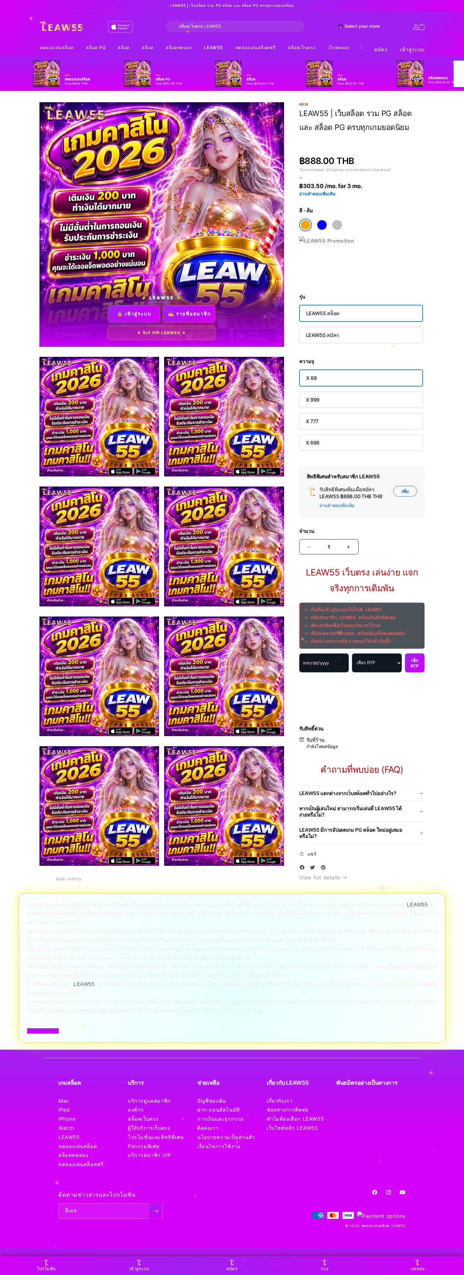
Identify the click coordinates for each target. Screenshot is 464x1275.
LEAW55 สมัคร (322, 335)
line (325, 1268)
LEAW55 (213, 47)
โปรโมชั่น (46, 1268)
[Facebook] (303, 868)
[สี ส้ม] (305, 225)
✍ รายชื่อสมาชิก (189, 314)
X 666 (312, 443)
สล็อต (123, 47)
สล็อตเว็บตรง (301, 47)
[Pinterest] (324, 868)
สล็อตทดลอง (179, 47)
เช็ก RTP (415, 663)
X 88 (311, 378)
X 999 (312, 400)
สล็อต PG (95, 47)
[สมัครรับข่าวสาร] (156, 1211)
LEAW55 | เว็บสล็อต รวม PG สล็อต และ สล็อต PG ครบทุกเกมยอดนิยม (232, 5)
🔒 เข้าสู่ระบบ (134, 314)
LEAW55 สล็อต (322, 313)
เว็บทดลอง (338, 47)
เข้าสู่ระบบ (412, 49)
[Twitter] (314, 868)
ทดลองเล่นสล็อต (56, 47)
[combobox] (235, 26)
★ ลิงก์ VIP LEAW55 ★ (161, 332)
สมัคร (381, 49)
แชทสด (418, 1268)
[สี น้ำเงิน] (322, 225)
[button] (56, 47)
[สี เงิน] (337, 225)
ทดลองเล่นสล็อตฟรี (255, 47)
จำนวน (306, 531)
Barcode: (345, 139)
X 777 (312, 421)
